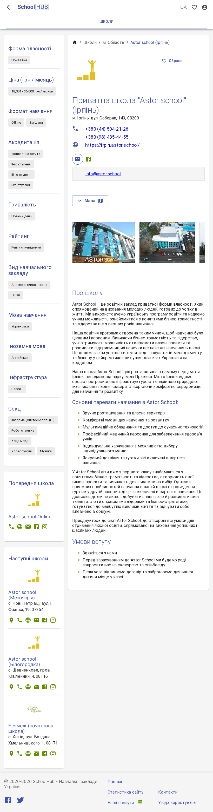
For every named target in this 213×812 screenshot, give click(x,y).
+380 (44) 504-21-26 (106, 129)
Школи (90, 42)
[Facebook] (88, 159)
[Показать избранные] (194, 7)
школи (39, 558)
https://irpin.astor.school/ (112, 145)
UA (183, 7)
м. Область (113, 42)
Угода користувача (177, 802)
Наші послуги (121, 802)
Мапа (90, 200)
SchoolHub (44, 781)
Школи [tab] (106, 21)
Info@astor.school (103, 173)
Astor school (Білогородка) (24, 661)
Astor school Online (29, 516)
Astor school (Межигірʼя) (22, 594)
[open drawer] (8, 7)
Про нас (115, 781)
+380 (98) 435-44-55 (106, 137)
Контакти (167, 792)
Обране (175, 61)
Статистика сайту (125, 792)
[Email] (77, 159)
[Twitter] (20, 801)
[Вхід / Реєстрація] (204, 7)
